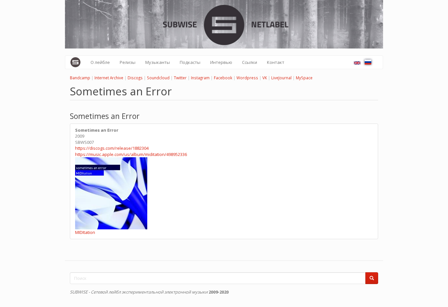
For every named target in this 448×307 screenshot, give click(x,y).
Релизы (127, 62)
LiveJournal (281, 77)
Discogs (135, 77)
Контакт (275, 62)
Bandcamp (80, 77)
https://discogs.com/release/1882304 (112, 148)
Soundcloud (158, 77)
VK (264, 77)
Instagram (200, 77)
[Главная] (78, 62)
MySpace (304, 77)
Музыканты (157, 62)
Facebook (223, 77)
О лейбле (100, 62)
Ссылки (249, 62)
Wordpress (247, 77)
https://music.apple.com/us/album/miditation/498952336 (131, 154)
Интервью (221, 62)
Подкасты (190, 62)
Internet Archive (108, 77)
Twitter (180, 77)
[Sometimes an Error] (357, 63)
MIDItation (85, 232)
